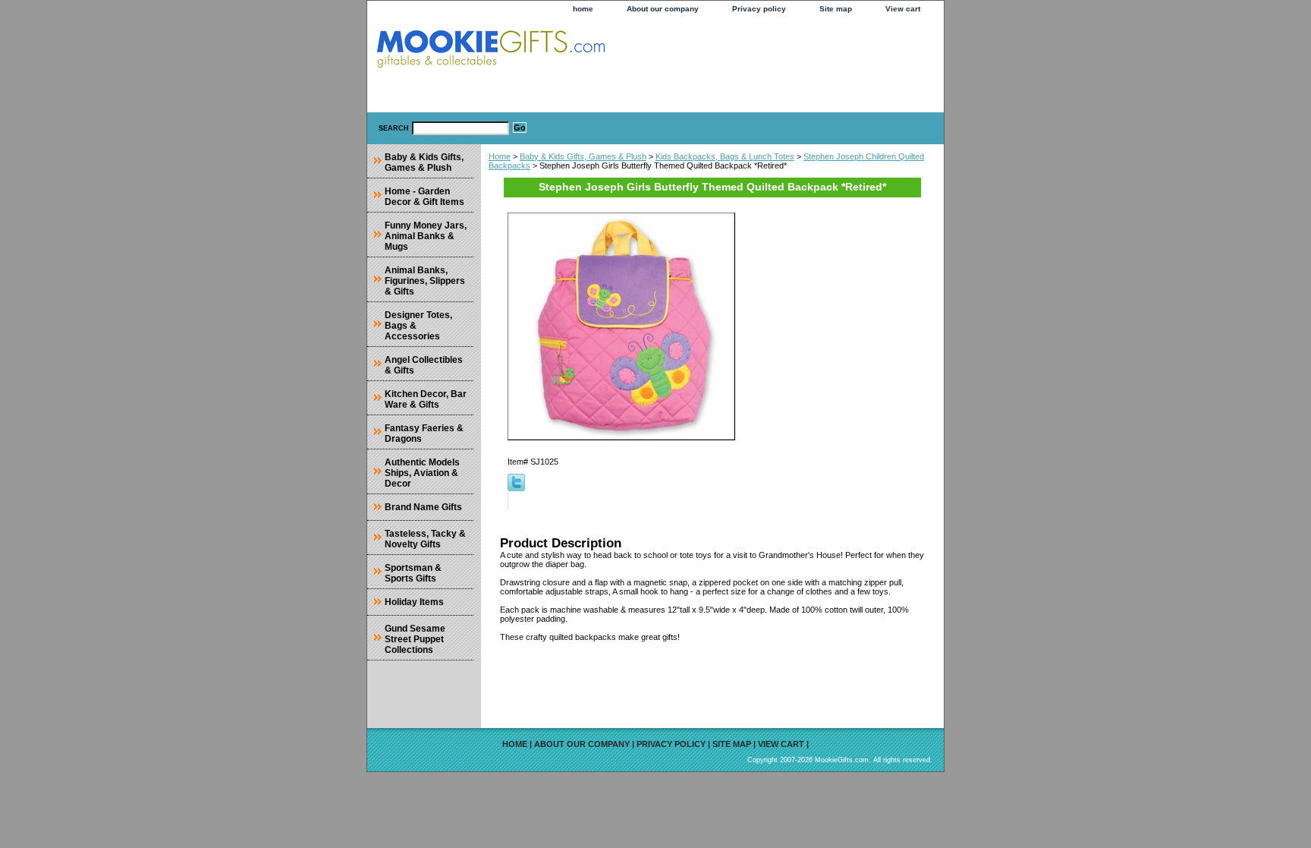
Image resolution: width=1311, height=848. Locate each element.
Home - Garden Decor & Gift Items (424, 196)
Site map (835, 9)
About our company (663, 9)
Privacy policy (759, 9)
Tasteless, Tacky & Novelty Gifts (425, 539)
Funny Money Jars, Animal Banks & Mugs (426, 236)
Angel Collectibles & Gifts (424, 365)
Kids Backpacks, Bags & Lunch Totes (725, 156)
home (583, 9)
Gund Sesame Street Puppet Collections (415, 639)
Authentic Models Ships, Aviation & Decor (422, 473)
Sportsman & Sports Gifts (413, 573)
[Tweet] (516, 488)
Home (500, 156)
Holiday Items (414, 602)
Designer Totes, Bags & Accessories (418, 326)
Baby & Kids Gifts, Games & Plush (583, 156)
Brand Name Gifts (423, 507)
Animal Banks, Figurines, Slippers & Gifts (425, 281)
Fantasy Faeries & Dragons (424, 433)
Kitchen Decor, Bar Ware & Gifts (426, 399)
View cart (902, 9)
